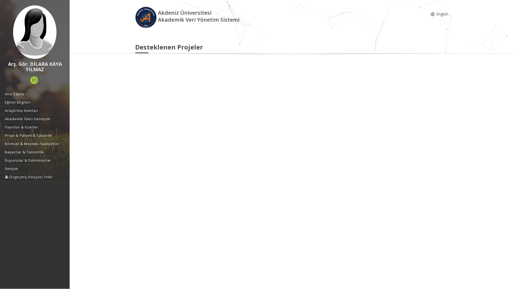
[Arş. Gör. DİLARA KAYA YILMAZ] (35, 32)
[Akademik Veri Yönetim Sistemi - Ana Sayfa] (146, 17)
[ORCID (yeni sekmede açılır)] (34, 80)
